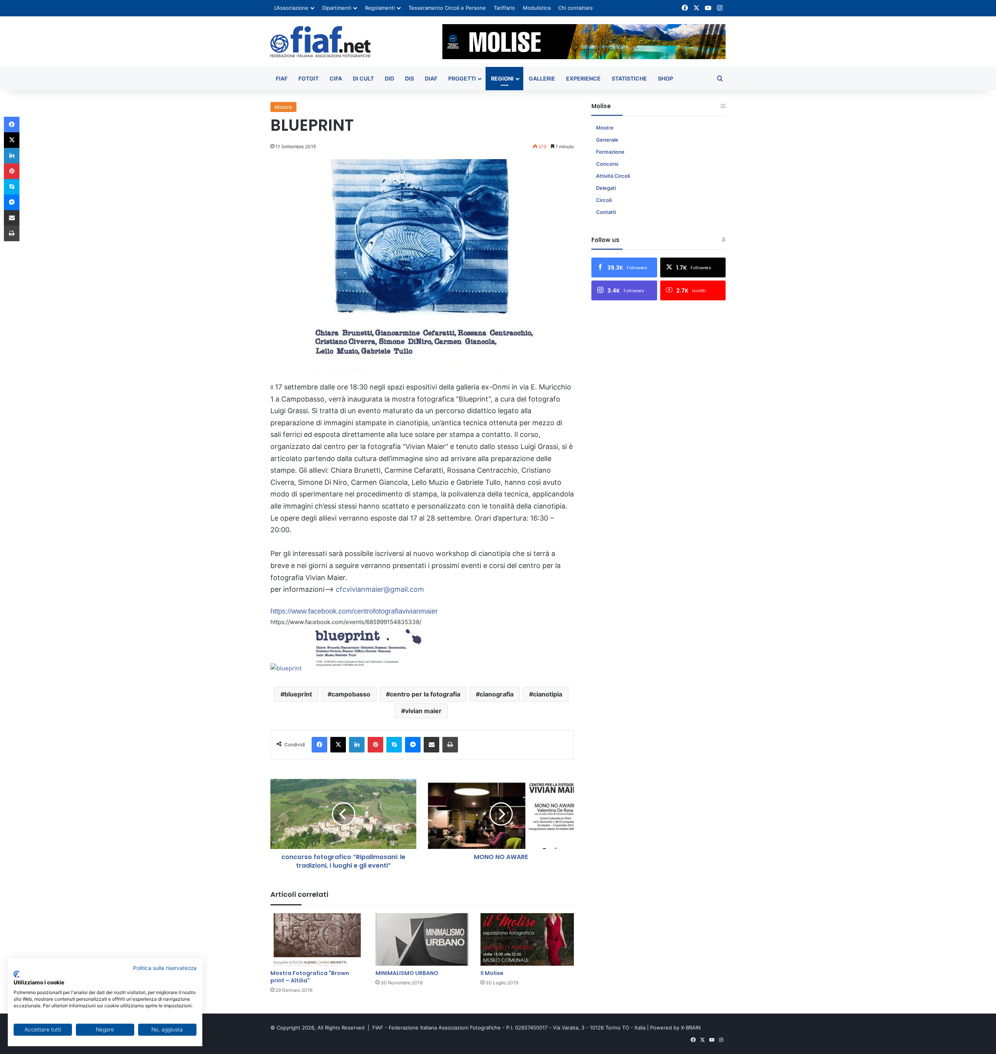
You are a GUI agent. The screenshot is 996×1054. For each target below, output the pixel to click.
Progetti (462, 78)
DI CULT (363, 78)
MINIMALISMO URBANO (406, 973)
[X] (338, 744)
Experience (583, 78)
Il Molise (491, 973)
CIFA (336, 78)
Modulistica (537, 8)
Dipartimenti (336, 8)
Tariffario (504, 8)
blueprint (298, 694)
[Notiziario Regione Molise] (320, 41)
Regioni (502, 78)
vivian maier (423, 711)
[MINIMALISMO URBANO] (422, 939)
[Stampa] (450, 744)
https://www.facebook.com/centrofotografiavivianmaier (354, 611)
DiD (389, 78)
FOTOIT (308, 78)
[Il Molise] (527, 939)
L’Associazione (291, 8)
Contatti (606, 212)
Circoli (604, 200)
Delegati (606, 188)
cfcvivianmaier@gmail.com (380, 589)
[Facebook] (319, 744)
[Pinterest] (375, 744)
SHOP (665, 78)
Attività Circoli (613, 176)
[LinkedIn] (357, 744)
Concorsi (607, 164)
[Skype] (394, 744)
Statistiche (629, 78)
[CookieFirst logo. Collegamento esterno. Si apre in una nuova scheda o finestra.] (16, 974)
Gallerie (542, 78)
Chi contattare (575, 8)
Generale (607, 140)
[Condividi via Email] (431, 744)
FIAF (282, 78)
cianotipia (547, 694)
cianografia (497, 694)
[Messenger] (413, 744)
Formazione (610, 152)
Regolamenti (380, 8)
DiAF (431, 78)
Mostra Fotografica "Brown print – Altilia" (309, 976)
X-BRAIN (691, 1027)
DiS (409, 78)
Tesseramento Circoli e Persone (447, 8)
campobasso (350, 694)
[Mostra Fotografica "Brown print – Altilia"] (317, 939)
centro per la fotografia (425, 694)
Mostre (283, 107)
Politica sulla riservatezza (164, 968)
